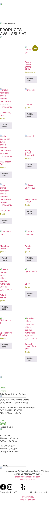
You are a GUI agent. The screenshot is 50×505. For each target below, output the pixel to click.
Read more (4, 125)
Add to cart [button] (30, 79)
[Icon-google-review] (16, 487)
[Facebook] (3, 487)
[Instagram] (10, 487)
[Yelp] (23, 487)
